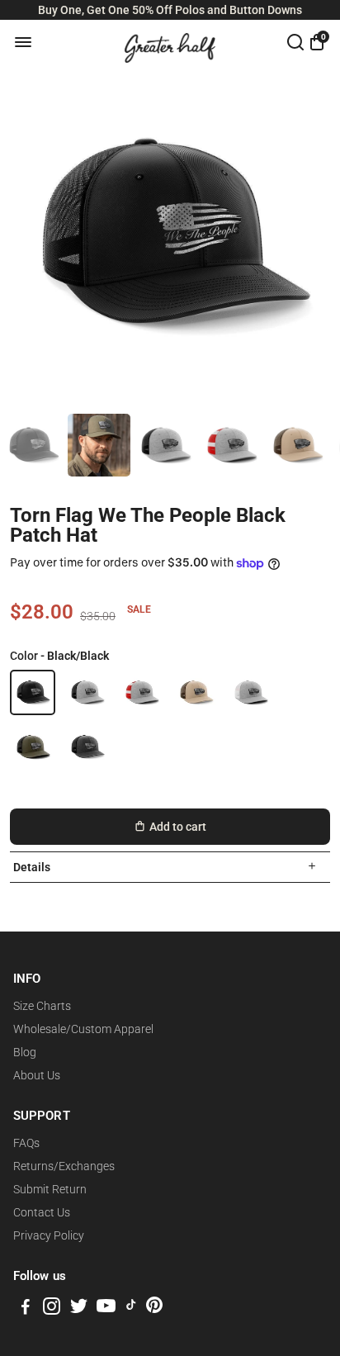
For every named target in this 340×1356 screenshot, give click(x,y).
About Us (36, 1075)
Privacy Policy (48, 1235)
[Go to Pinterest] (154, 1308)
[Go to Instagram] (51, 1308)
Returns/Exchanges (64, 1166)
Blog (24, 1052)
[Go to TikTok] (131, 1308)
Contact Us (41, 1212)
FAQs (26, 1143)
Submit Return (50, 1189)
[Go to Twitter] (78, 1308)
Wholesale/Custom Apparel (83, 1029)
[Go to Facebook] (26, 1308)
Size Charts (42, 1005)
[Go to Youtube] (106, 1308)
